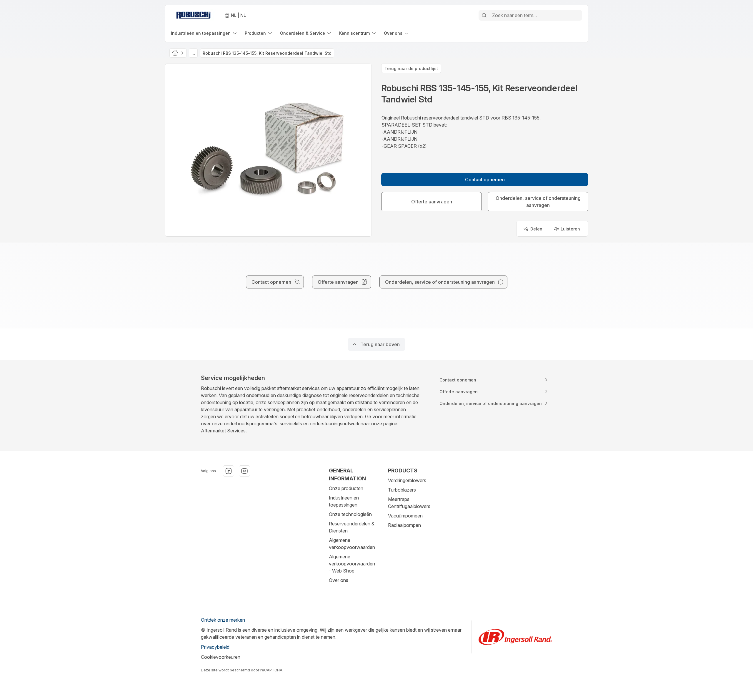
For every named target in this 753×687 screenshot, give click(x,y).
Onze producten (346, 488)
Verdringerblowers (407, 480)
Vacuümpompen (405, 516)
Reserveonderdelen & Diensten (351, 527)
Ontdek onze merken (223, 620)
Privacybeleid (215, 647)
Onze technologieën (350, 514)
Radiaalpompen (404, 525)
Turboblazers (402, 490)
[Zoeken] (484, 15)
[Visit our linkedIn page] (228, 471)
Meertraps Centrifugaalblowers (409, 502)
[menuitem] (204, 33)
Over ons (338, 580)
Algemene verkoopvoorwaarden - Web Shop (352, 564)
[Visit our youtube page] (244, 471)
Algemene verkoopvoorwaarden (352, 543)
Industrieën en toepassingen (344, 501)
